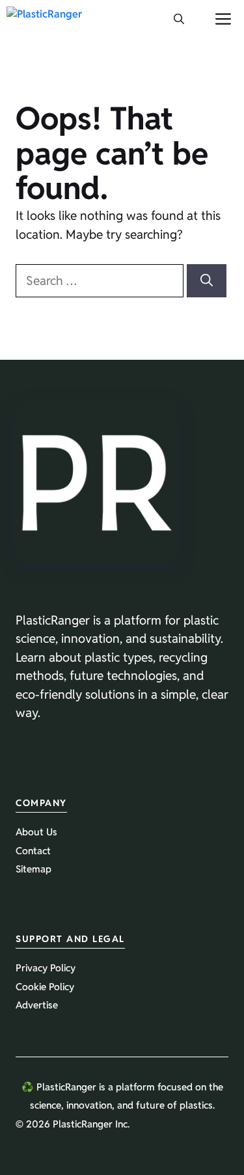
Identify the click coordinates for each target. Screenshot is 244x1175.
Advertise (37, 1005)
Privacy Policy (45, 968)
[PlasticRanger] (44, 19)
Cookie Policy (45, 986)
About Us (36, 832)
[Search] (206, 280)
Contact (33, 850)
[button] (179, 19)
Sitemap (33, 869)
